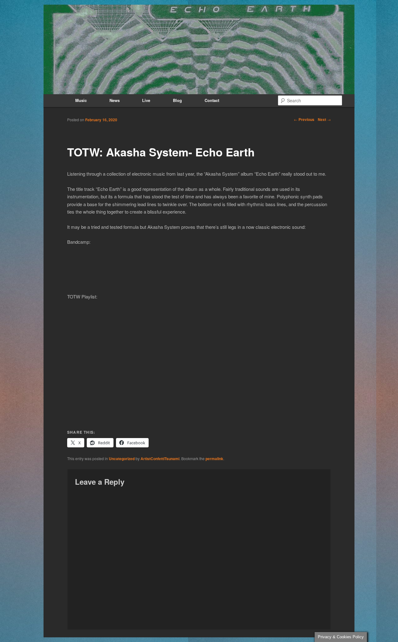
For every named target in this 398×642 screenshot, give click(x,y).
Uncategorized (122, 458)
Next (324, 119)
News (114, 100)
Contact (212, 100)
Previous (304, 119)
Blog (177, 100)
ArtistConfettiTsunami (160, 458)
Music (81, 100)
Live (146, 100)
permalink (214, 458)
